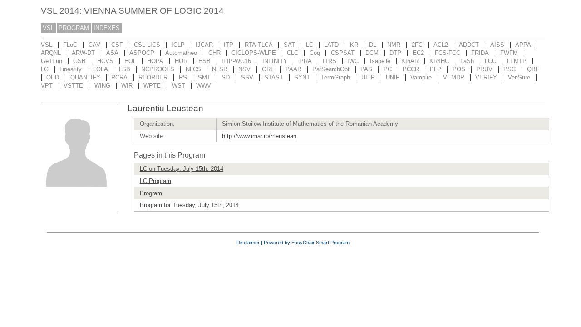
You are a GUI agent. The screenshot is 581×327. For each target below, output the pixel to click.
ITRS (329, 61)
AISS (497, 44)
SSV (247, 77)
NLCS (193, 69)
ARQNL (51, 53)
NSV (244, 69)
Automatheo (181, 53)
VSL (48, 28)
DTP (395, 53)
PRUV (484, 69)
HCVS (105, 61)
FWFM (509, 53)
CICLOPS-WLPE (253, 53)
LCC (490, 61)
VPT (47, 85)
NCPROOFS (157, 69)
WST (178, 85)
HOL (130, 61)
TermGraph (335, 77)
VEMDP (453, 77)
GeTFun (51, 61)
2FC (417, 44)
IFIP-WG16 (236, 61)
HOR (181, 61)
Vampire (421, 77)
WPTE (152, 85)
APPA (523, 44)
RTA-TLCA (259, 44)
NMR (393, 44)
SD (226, 77)
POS (459, 69)
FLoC (70, 44)
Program (151, 193)
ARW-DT (83, 53)
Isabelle (380, 61)
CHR (214, 53)
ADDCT (469, 44)
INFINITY (274, 61)
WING (102, 85)
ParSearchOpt (331, 69)
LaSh (467, 61)
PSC (509, 69)
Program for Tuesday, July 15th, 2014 (189, 205)
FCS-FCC (447, 53)
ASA (112, 53)
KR (354, 44)
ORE (268, 69)
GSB (79, 61)
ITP (228, 44)
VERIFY (486, 77)
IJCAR (204, 44)
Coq (315, 53)
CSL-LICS (147, 44)
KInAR (410, 61)
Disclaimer (248, 242)
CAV (94, 44)
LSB (124, 69)
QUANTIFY (85, 77)
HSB (204, 61)
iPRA (305, 61)
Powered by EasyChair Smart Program (307, 242)
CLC (292, 53)
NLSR (219, 69)
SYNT (302, 77)
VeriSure (519, 77)
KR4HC (439, 61)
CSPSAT (343, 53)
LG (45, 69)
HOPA (155, 61)
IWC (353, 61)
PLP (435, 69)
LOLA (100, 69)
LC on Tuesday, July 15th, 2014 (181, 168)
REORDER (152, 77)
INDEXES (107, 28)
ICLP (178, 44)
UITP (368, 77)
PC (388, 69)
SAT (289, 44)
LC (309, 44)
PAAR (293, 69)
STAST (273, 77)
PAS (366, 69)
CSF (117, 44)
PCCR (411, 69)
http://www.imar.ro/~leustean (259, 136)
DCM (372, 53)
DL (372, 44)
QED (52, 77)
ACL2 (440, 44)
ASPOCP (141, 53)
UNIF (392, 77)
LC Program (155, 181)
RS (183, 77)
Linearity (70, 69)
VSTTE (73, 85)
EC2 (418, 53)
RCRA (119, 77)
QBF (533, 69)
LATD (331, 44)
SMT (204, 77)
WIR (127, 85)
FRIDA (480, 53)
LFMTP (517, 61)
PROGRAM (74, 28)
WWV (203, 85)
